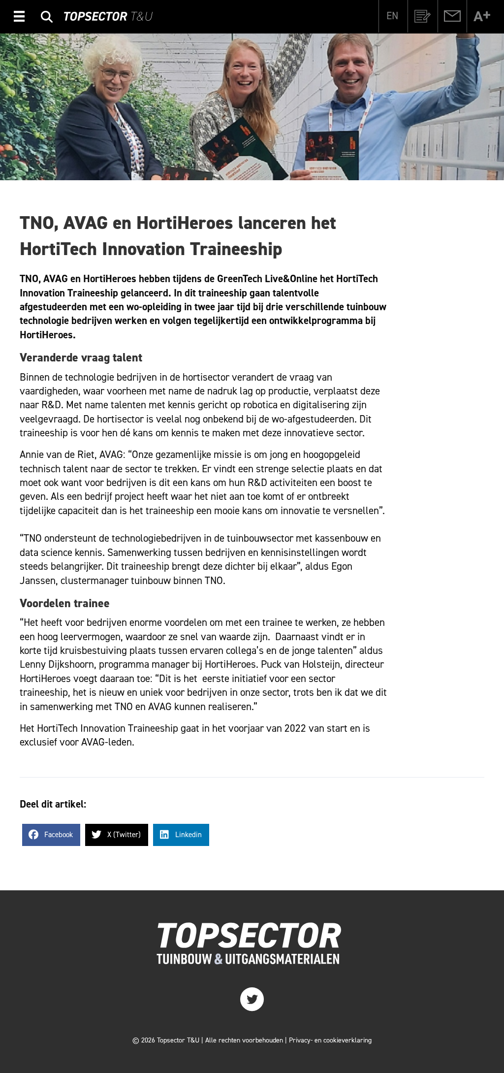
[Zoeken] (46, 18)
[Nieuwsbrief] (422, 16)
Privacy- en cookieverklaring (330, 1040)
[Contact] (452, 16)
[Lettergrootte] (482, 16)
